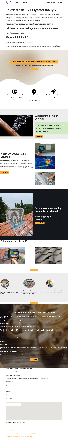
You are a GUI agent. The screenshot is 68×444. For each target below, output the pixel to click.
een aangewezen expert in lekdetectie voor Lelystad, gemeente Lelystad (19, 392)
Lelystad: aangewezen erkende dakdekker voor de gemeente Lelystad (19, 436)
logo (6, 394)
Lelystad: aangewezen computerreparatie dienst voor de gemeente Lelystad (20, 424)
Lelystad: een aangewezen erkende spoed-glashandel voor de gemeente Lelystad (21, 427)
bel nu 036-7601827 (39, 222)
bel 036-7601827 (39, 136)
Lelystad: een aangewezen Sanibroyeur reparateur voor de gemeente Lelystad (20, 433)
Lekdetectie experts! (51, 2)
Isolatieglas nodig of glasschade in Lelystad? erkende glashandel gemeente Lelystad (21, 430)
